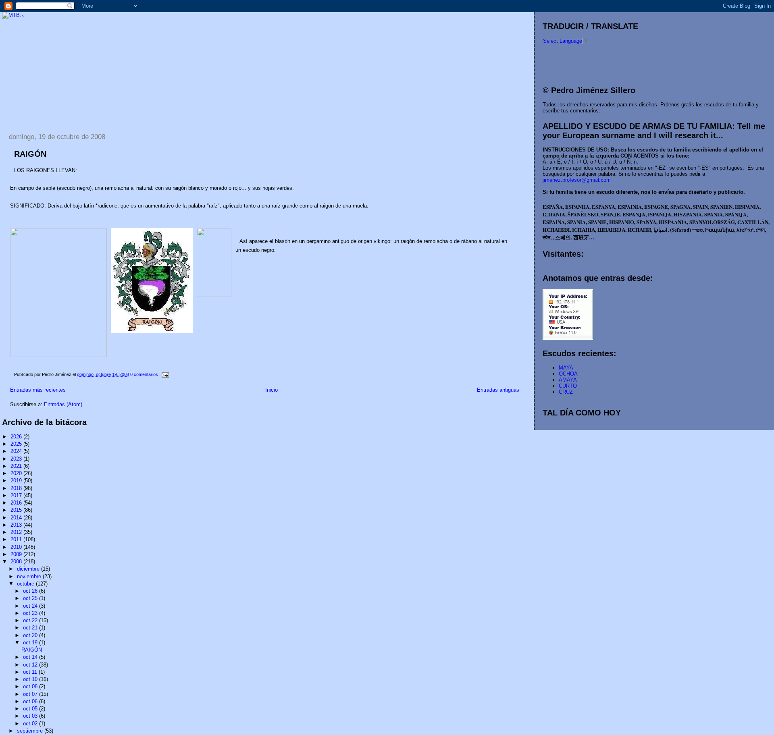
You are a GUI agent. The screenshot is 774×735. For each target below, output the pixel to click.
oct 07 (31, 694)
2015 (16, 510)
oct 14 (31, 657)
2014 (16, 518)
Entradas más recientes (38, 390)
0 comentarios (144, 374)
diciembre (29, 569)
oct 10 (31, 679)
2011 (16, 539)
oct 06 (31, 701)
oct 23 (31, 613)
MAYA (566, 368)
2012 (16, 532)
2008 (16, 562)
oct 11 (31, 672)
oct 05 (31, 709)
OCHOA (568, 374)
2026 (16, 437)
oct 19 (31, 642)
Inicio (271, 390)
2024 (16, 451)
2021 (16, 466)
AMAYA (568, 380)
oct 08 (31, 686)
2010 (16, 547)
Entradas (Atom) (63, 404)
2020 (16, 473)
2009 (16, 554)
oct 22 (31, 620)
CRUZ (566, 392)
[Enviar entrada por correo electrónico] (164, 374)
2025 (16, 444)
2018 (16, 488)
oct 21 (31, 628)
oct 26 (31, 591)
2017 (16, 495)
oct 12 (31, 665)
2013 (16, 525)
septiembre (30, 731)
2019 (16, 481)
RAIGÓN (30, 153)
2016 (16, 503)
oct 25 (31, 598)
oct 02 (31, 723)
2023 (16, 459)
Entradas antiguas (498, 390)
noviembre (30, 576)
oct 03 (31, 716)
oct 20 (31, 635)
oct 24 (31, 606)
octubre (26, 584)
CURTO (568, 386)
